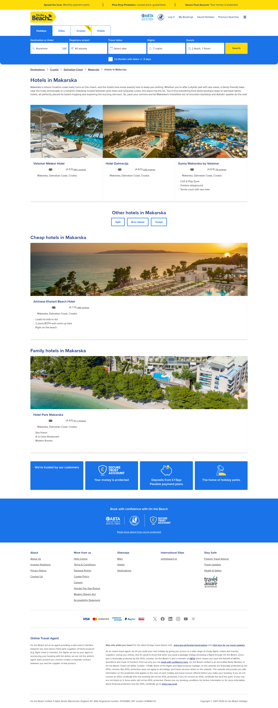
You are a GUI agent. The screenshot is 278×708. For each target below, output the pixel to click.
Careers (78, 582)
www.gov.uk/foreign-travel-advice (191, 645)
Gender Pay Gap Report (87, 588)
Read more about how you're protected (139, 531)
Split (117, 222)
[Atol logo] (134, 520)
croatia (54, 69)
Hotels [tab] (101, 30)
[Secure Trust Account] (160, 520)
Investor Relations (40, 564)
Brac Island (137, 222)
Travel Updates (212, 564)
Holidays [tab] (41, 30)
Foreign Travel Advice (216, 558)
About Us (35, 558)
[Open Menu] (245, 17)
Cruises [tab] (84, 29)
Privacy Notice (38, 570)
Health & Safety (213, 570)
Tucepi (159, 222)
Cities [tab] (61, 30)
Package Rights (82, 570)
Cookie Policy (81, 576)
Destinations (37, 69)
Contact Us (36, 576)
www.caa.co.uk (169, 684)
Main (120, 558)
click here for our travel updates (229, 645)
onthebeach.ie (169, 558)
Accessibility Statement (87, 600)
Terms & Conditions (85, 564)
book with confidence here (174, 662)
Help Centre (81, 558)
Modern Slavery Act (85, 594)
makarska (93, 69)
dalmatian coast (73, 69)
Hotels (121, 564)
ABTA (192, 658)
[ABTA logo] (147, 17)
